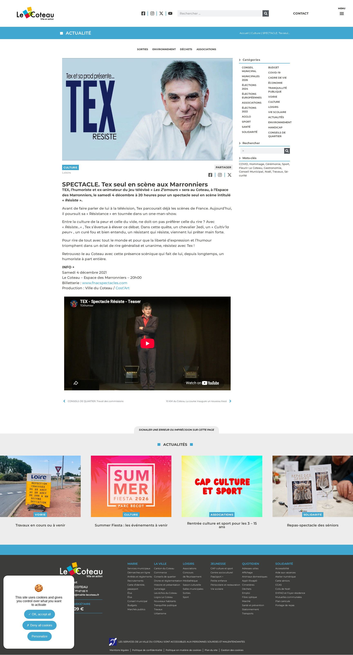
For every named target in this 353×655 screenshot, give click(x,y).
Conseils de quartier (277, 134)
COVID (243, 164)
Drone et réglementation (168, 580)
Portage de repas (284, 605)
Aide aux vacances (285, 572)
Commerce (160, 572)
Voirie (272, 96)
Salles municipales (193, 588)
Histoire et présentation (167, 584)
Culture (255, 33)
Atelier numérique (285, 576)
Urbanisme (160, 613)
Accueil (244, 33)
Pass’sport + (217, 576)
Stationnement (250, 609)
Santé (246, 126)
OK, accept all (41, 614)
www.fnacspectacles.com (104, 283)
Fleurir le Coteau (250, 167)
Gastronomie (272, 167)
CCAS (278, 584)
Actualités (276, 117)
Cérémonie (273, 164)
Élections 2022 (249, 109)
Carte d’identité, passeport (136, 586)
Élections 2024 (249, 87)
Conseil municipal (249, 69)
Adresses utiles (250, 568)
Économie (275, 82)
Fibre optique (249, 597)
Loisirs (66, 172)
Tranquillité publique (277, 89)
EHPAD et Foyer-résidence (290, 593)
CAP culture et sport (222, 568)
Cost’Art (123, 288)
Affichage (247, 572)
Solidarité (249, 131)
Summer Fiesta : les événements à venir (131, 525)
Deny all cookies (40, 625)
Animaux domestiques (254, 576)
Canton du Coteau (164, 568)
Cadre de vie (277, 77)
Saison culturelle (192, 584)
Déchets (186, 49)
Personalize (39, 636)
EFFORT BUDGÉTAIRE (75, 603)
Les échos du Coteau (165, 593)
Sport (246, 121)
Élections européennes (252, 95)
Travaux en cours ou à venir (40, 525)
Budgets (132, 605)
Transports (247, 613)
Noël (268, 171)
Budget (273, 67)
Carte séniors (282, 580)
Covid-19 (274, 72)
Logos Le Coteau (163, 597)
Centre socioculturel (222, 572)
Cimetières (248, 584)
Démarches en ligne (138, 572)
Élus (129, 593)
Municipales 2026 (251, 78)
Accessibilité (282, 568)
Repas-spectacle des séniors (312, 525)
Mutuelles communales (288, 597)
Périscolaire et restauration (225, 584)
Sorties (142, 49)
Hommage (256, 164)
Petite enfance (219, 580)
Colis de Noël (282, 588)
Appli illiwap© (249, 580)
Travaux (278, 171)
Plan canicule (282, 601)
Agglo (246, 116)
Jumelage (159, 588)
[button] (341, 13)
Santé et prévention (253, 605)
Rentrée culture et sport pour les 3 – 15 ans (222, 525)
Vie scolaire (277, 112)
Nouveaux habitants (165, 601)
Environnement (164, 49)
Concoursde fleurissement (192, 574)
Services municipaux (138, 568)
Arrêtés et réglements (139, 576)
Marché (246, 601)
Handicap (275, 127)
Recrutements (135, 580)
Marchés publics (136, 609)
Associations (206, 49)
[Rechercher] (266, 13)
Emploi (246, 593)
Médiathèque (190, 580)
